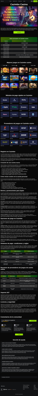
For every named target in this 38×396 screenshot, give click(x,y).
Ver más (19, 334)
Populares (4, 65)
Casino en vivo (14, 65)
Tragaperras (32, 65)
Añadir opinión (33, 320)
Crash (23, 65)
